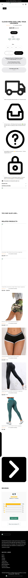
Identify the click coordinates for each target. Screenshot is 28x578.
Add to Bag (19, 53)
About (3, 556)
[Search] (23, 4)
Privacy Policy (5, 566)
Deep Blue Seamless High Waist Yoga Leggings (13, 286)
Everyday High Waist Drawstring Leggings (12, 252)
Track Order (4, 561)
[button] (14, 469)
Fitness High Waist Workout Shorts (10, 321)
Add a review (14, 518)
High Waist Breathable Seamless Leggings (12, 391)
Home (3, 555)
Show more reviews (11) (14, 524)
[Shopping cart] (25, 4)
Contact (3, 559)
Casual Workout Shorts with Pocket (10, 356)
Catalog (3, 558)
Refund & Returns (5, 564)
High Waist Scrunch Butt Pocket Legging (11, 425)
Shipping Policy (5, 562)
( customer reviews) (17, 25)
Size (13, 44)
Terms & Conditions (6, 567)
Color (13, 37)
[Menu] (2, 4)
